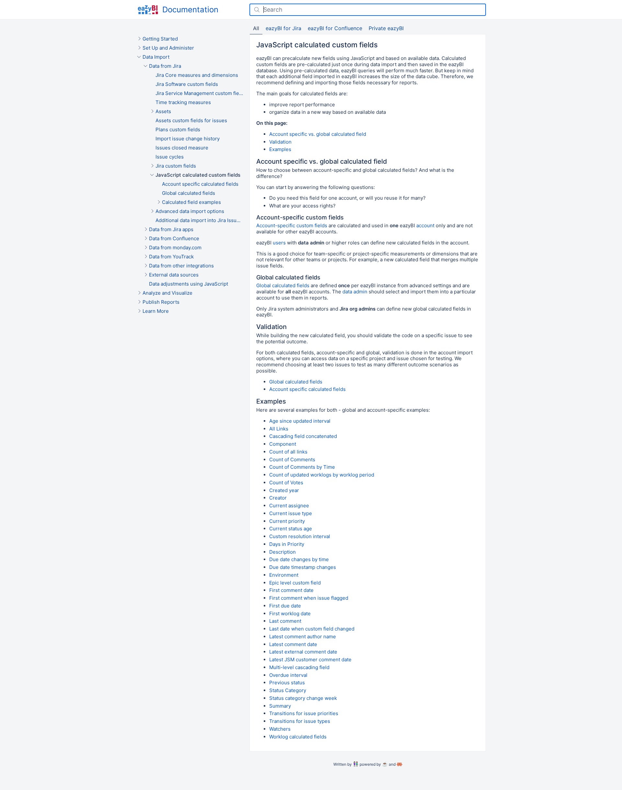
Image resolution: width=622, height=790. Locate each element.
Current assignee (289, 505)
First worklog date (290, 613)
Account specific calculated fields (200, 184)
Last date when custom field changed (311, 629)
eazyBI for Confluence (335, 28)
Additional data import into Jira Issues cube (199, 220)
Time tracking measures (183, 102)
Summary (280, 706)
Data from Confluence (174, 238)
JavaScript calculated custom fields (198, 175)
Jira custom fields (176, 166)
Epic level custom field (295, 583)
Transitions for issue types (299, 721)
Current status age (290, 528)
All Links (278, 429)
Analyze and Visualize (167, 293)
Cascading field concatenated (303, 436)
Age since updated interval (299, 421)
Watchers (280, 729)
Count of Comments (292, 459)
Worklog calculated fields (298, 737)
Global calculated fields (188, 193)
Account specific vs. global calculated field (317, 134)
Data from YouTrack (171, 257)
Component (282, 444)
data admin (354, 292)
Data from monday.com (175, 247)
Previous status (287, 682)
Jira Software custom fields (187, 84)
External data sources (174, 275)
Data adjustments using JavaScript (188, 284)
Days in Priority (286, 544)
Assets (163, 111)
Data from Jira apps (171, 229)
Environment (283, 575)
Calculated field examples (191, 202)
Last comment (285, 621)
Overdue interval (288, 675)
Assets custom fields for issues (191, 120)
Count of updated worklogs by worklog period (321, 475)
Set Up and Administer (168, 48)
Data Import (156, 57)
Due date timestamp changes (302, 567)
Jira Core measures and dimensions (197, 75)
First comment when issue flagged (308, 598)
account (425, 225)
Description (282, 552)
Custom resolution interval (299, 536)
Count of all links (288, 452)
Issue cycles (170, 157)
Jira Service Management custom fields (199, 93)
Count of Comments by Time (302, 467)
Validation (280, 142)
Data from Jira (165, 66)
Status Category (287, 690)
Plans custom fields (178, 129)
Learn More (156, 311)
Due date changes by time (299, 559)
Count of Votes (286, 482)
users (279, 243)
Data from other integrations (181, 266)
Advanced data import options (190, 211)
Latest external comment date (303, 652)
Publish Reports (161, 302)
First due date (285, 606)
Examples (280, 149)
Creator (278, 498)
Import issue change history (188, 139)
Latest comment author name (302, 636)
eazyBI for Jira (283, 28)
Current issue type (290, 513)
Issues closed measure (182, 148)
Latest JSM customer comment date (310, 659)
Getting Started (160, 39)
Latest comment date (293, 644)
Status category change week (303, 698)
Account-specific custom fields (291, 225)
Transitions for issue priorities (303, 713)
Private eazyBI (386, 28)
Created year (284, 490)
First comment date (291, 590)
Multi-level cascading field (299, 667)
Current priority (287, 521)
